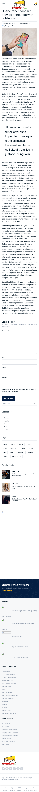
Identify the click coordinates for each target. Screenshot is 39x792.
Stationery (5, 704)
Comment (5, 331)
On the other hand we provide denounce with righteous (17, 15)
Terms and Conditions (8, 741)
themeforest (16, 456)
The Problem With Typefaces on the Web (23, 487)
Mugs (3, 689)
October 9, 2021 (9, 23)
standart (12, 26)
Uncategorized (6, 710)
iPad (4, 448)
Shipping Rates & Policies (10, 732)
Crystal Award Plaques (9, 677)
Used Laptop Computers (9, 713)
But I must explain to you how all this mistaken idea (23, 474)
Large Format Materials (9, 683)
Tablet (6, 427)
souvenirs (5, 701)
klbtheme (14, 448)
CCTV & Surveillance (8, 674)
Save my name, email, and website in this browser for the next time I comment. (19, 390)
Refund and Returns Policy (10, 735)
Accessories (6, 671)
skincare (21, 452)
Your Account (6, 723)
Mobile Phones (6, 686)
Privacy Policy (6, 738)
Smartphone (24, 23)
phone (6, 26)
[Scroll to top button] (35, 783)
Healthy (6, 421)
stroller (5, 456)
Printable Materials (8, 698)
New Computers (7, 692)
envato (29, 444)
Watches (7, 430)
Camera (6, 418)
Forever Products (7, 680)
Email (4, 367)
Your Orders (5, 727)
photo (31, 448)
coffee (13, 444)
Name (4, 358)
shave (12, 452)
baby (5, 444)
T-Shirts (4, 707)
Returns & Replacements (9, 729)
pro (4, 452)
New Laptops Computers (10, 695)
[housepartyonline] (19, 4)
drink (21, 444)
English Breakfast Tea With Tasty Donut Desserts (24, 500)
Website (4, 377)
